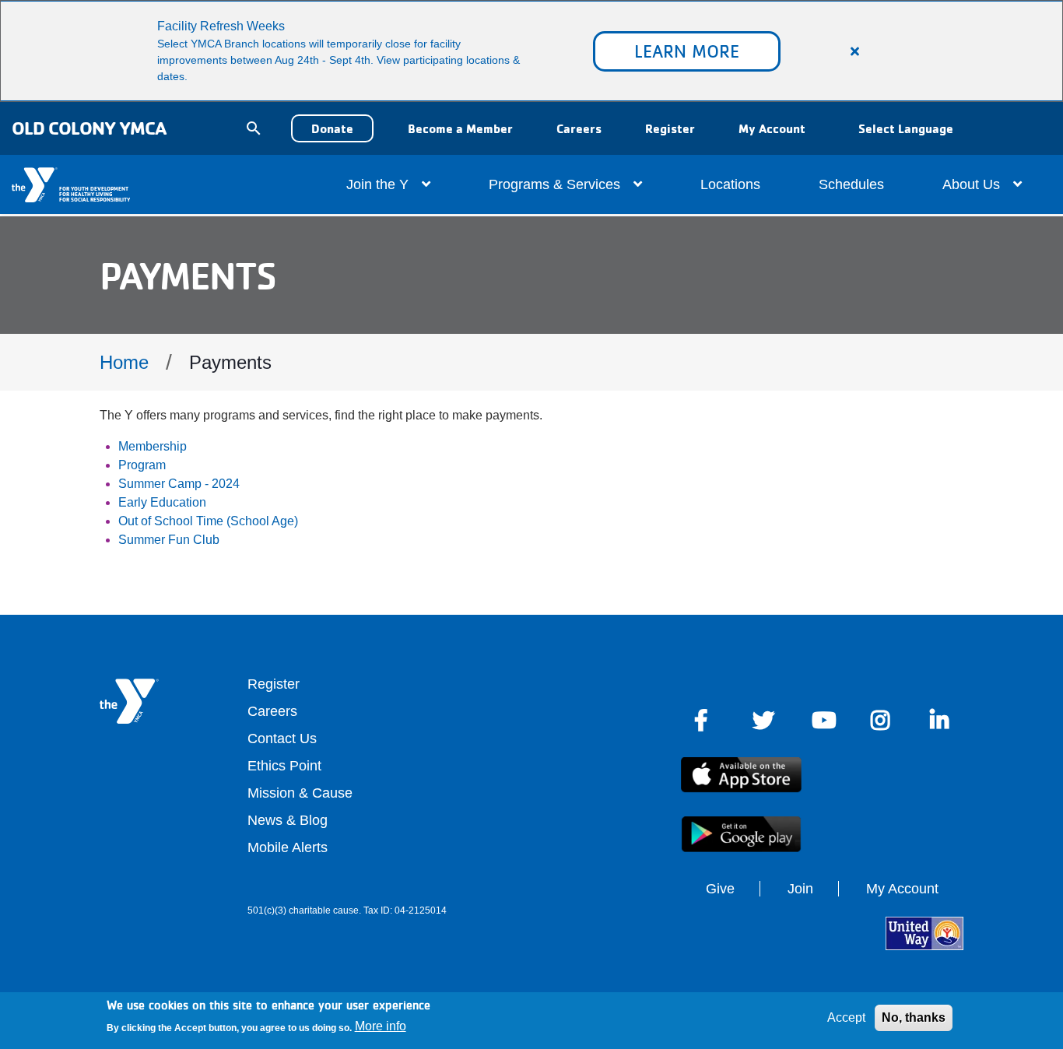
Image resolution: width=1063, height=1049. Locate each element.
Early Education (162, 502)
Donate (332, 128)
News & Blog (287, 820)
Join (800, 888)
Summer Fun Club (168, 539)
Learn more (686, 50)
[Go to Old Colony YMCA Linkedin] (941, 720)
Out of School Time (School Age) (208, 521)
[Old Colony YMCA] (35, 184)
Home (124, 362)
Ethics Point (284, 766)
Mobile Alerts (287, 847)
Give (720, 888)
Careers (579, 128)
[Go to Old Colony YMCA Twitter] (763, 720)
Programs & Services (556, 184)
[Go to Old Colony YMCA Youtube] (822, 720)
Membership (152, 446)
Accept (846, 1017)
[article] (531, 51)
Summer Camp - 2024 (179, 483)
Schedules (851, 184)
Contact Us (282, 738)
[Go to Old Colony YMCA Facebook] (704, 720)
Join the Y (379, 184)
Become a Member (460, 128)
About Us (973, 184)
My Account (771, 128)
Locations (730, 184)
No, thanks (913, 1017)
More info (380, 1026)
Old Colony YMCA (89, 128)
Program (142, 465)
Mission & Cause (300, 793)
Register (670, 128)
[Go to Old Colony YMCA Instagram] (882, 720)
